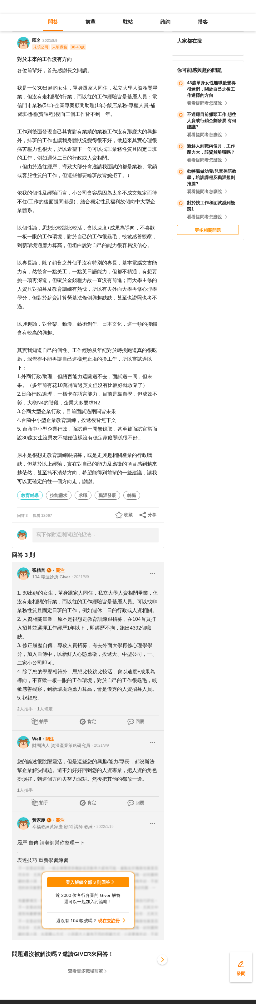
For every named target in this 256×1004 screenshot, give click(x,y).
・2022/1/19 (103, 826)
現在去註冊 (109, 920)
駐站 (128, 21)
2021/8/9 (49, 40)
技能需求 (58, 495)
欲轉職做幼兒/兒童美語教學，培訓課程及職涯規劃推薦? (211, 177)
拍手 (43, 721)
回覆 (139, 721)
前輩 (91, 21)
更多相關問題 (208, 230)
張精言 (38, 570)
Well (36, 738)
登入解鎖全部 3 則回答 (88, 882)
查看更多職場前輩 (85, 970)
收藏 (128, 514)
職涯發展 (107, 495)
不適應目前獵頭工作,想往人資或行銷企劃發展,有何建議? (211, 120)
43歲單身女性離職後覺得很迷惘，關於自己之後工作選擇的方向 (211, 89)
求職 (83, 495)
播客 (203, 21)
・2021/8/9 (79, 577)
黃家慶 (38, 820)
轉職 (131, 495)
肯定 (91, 721)
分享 (152, 514)
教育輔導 (30, 495)
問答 (53, 21)
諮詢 (165, 21)
